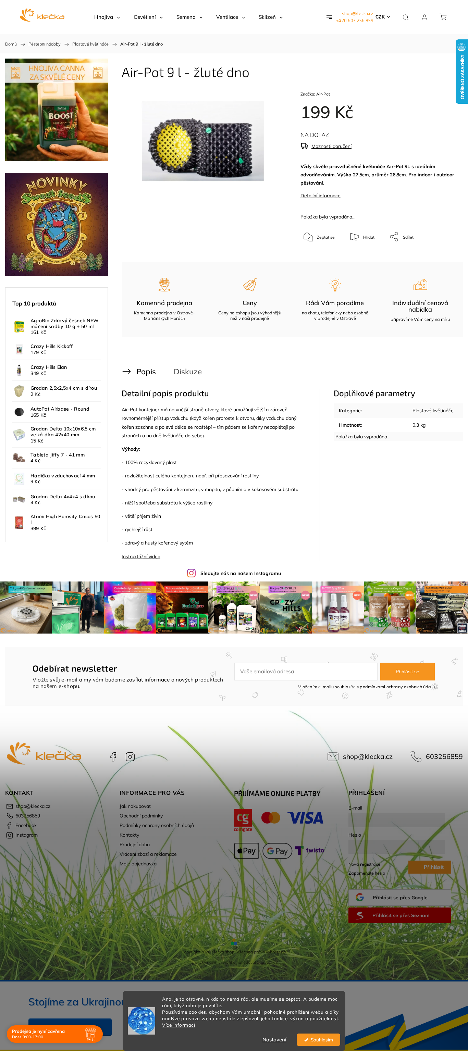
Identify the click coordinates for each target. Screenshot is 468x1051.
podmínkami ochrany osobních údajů (397, 686)
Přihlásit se (407, 671)
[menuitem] (107, 17)
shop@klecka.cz (357, 13)
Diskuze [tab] (188, 371)
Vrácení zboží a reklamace (148, 854)
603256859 (444, 756)
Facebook (113, 757)
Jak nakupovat (135, 806)
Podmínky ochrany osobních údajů (157, 825)
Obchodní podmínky (141, 816)
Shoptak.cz (267, 962)
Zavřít (440, 259)
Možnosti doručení (331, 146)
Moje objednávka (138, 864)
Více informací (178, 1025)
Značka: (315, 94)
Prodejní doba (135, 844)
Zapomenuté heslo (366, 873)
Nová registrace (364, 864)
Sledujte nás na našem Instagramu (240, 573)
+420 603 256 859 (354, 20)
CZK (380, 17)
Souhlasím (322, 1039)
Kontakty (129, 835)
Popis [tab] (146, 371)
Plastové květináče (433, 411)
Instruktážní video (141, 556)
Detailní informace (320, 195)
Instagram (130, 757)
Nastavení (274, 1039)
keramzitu (188, 489)
